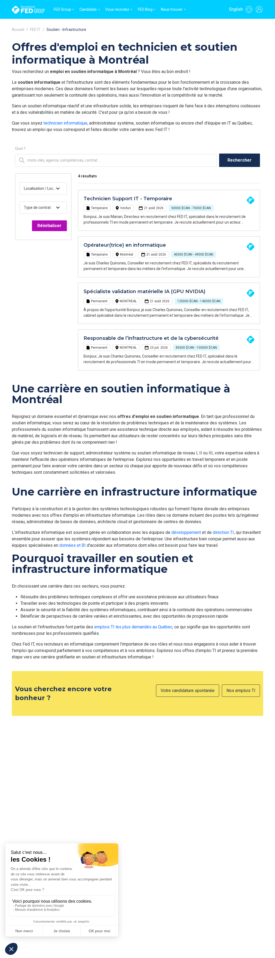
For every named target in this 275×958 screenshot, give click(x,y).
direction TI (223, 532)
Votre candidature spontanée (188, 690)
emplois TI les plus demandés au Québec (133, 626)
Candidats (88, 9)
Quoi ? (20, 148)
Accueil (18, 29)
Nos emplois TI (240, 690)
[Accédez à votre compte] (259, 9)
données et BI (72, 545)
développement (186, 532)
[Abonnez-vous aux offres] (249, 9)
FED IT (35, 29)
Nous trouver (172, 9)
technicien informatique (65, 123)
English (236, 9)
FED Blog (145, 9)
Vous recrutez (117, 9)
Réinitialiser (49, 225)
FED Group (62, 9)
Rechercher (239, 160)
